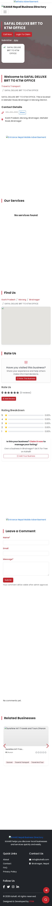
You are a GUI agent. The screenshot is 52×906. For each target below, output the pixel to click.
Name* (6, 537)
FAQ (5, 867)
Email (5, 548)
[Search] (45, 899)
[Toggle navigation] (5, 11)
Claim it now (36, 441)
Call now (7, 34)
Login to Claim (23, 34)
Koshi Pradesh (8, 299)
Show (22, 112)
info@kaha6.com (40, 859)
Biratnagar (34, 299)
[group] (26, 746)
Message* (8, 559)
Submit (8, 580)
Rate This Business (27, 378)
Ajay (16, 40)
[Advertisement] (26, 167)
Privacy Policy (10, 871)
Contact (7, 863)
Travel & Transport (11, 86)
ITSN (31, 901)
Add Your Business (27, 456)
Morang (22, 299)
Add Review (9, 398)
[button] (4, 746)
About (6, 859)
